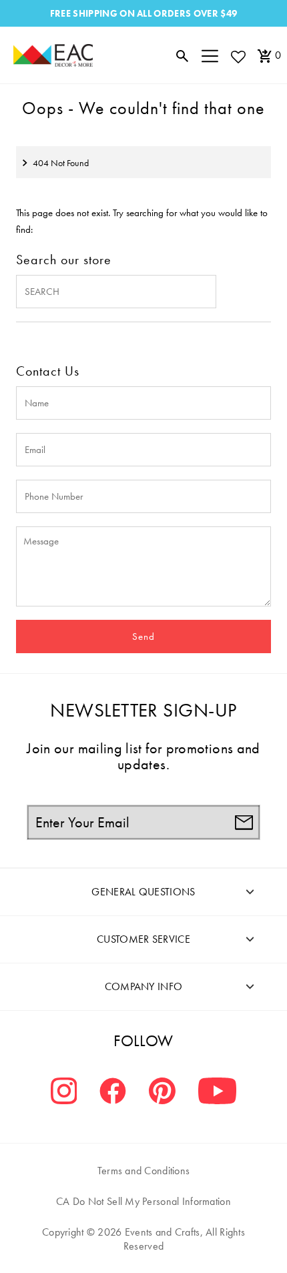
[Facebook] (112, 1093)
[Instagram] (64, 1093)
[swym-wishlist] (237, 56)
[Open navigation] (210, 55)
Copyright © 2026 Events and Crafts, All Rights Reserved (143, 1239)
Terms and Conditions (143, 1171)
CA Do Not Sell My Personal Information (143, 1201)
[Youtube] (217, 1093)
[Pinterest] (162, 1093)
